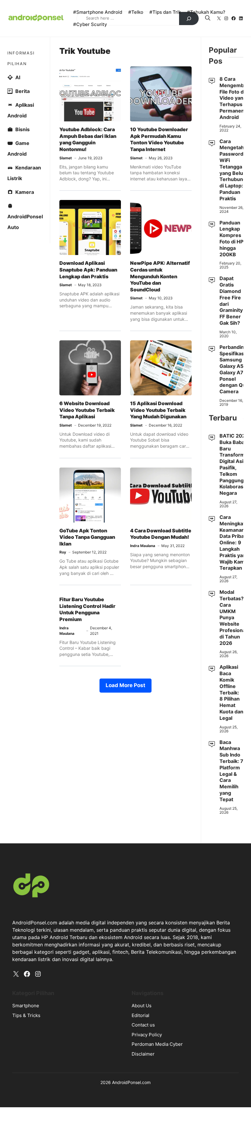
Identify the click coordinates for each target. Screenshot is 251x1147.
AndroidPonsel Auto (25, 221)
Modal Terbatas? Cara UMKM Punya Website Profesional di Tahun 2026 (233, 617)
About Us (142, 1005)
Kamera (24, 192)
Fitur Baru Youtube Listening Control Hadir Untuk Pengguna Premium (87, 609)
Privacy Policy (147, 1035)
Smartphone (25, 1005)
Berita (22, 91)
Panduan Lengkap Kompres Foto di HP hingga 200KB (231, 238)
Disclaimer (143, 1054)
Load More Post (125, 685)
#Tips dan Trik (165, 12)
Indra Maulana (142, 545)
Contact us (143, 1025)
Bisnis (22, 129)
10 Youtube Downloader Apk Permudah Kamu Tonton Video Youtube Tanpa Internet (159, 139)
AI (17, 77)
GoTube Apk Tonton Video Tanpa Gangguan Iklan (87, 537)
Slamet (65, 158)
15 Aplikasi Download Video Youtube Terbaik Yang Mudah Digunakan (158, 410)
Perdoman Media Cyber (157, 1044)
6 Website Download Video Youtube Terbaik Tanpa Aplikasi (87, 410)
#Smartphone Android (97, 12)
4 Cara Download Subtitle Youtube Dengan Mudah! (160, 533)
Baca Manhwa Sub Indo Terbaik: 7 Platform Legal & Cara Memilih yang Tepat (231, 770)
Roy (62, 552)
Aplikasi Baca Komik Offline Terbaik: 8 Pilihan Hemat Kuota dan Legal (231, 692)
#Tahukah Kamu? (206, 12)
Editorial (140, 1015)
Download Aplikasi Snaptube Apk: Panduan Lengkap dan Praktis (88, 269)
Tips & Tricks (26, 1015)
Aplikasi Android (20, 110)
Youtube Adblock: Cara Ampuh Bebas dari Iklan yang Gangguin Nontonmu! (87, 139)
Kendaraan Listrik (24, 173)
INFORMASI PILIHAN (21, 58)
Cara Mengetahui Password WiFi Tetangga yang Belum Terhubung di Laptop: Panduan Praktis (233, 170)
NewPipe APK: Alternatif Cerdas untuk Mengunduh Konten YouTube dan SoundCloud (160, 276)
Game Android (18, 148)
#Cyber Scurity (90, 24)
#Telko (135, 12)
